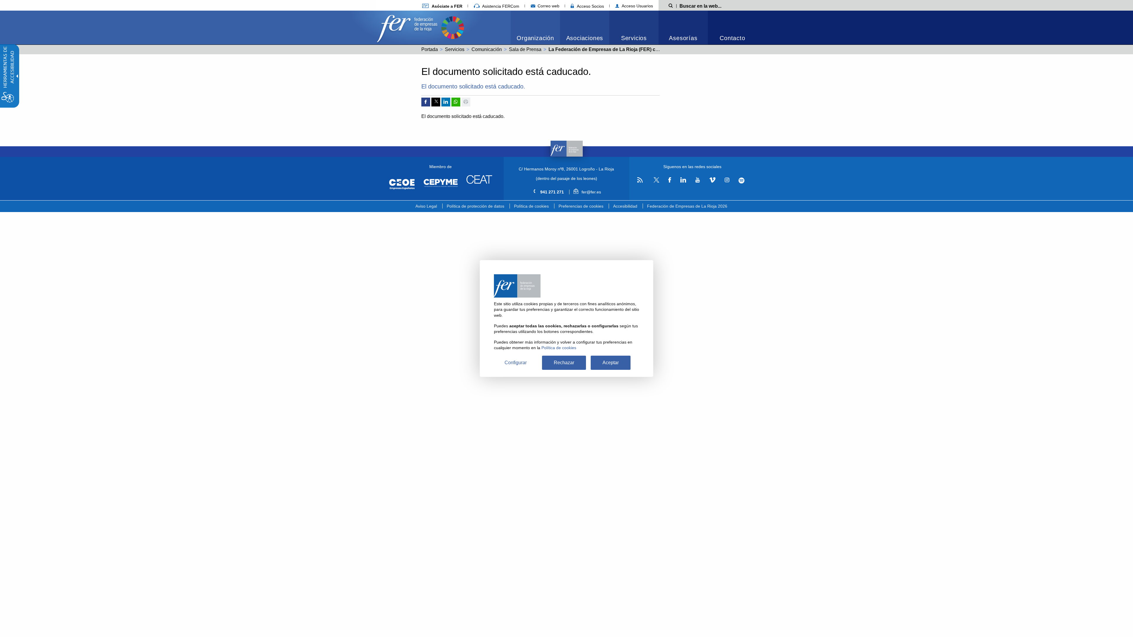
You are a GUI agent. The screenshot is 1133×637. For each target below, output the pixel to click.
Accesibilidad (625, 206)
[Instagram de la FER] (727, 180)
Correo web (547, 6)
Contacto (732, 38)
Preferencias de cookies (581, 206)
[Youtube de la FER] (697, 180)
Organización (535, 38)
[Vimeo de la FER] (712, 180)
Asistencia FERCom (500, 6)
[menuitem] (442, 6)
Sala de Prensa (525, 49)
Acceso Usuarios (636, 6)
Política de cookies (531, 206)
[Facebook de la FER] (670, 180)
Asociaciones (584, 38)
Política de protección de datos (475, 206)
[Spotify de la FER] (741, 180)
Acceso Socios (590, 6)
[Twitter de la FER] (655, 181)
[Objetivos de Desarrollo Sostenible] (452, 27)
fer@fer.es (590, 192)
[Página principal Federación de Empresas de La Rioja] (408, 27)
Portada (429, 49)
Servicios (634, 38)
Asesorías (683, 38)
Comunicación (486, 49)
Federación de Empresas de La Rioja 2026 (687, 206)
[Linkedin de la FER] (683, 180)
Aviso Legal (426, 206)
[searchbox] (710, 5)
